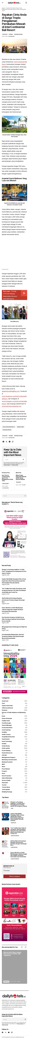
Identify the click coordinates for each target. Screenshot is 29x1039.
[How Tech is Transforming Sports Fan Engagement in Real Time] (8, 480)
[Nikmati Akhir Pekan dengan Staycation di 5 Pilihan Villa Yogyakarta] (14, 967)
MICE (3, 764)
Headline (11, 34)
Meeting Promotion (7, 762)
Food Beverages (6, 723)
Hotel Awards (5, 739)
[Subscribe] (23, 459)
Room (3, 773)
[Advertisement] (14, 253)
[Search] (25, 495)
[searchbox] (13, 496)
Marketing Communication (9, 759)
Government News (7, 727)
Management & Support (8, 757)
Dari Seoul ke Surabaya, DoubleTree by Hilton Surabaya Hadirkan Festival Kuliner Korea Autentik (13, 619)
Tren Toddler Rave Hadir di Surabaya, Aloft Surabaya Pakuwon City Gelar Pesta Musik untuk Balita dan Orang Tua (14, 590)
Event (3, 716)
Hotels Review (6, 746)
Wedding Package (18, 34)
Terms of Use (15, 464)
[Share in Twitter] (6, 441)
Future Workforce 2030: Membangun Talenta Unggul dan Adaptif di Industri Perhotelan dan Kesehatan (12, 609)
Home (3, 8)
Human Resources (7, 753)
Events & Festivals (7, 718)
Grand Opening (6, 730)
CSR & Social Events (7, 708)
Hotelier (4, 743)
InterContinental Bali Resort (9, 426)
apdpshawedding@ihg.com (10, 391)
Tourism (4, 785)
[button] (2, 3)
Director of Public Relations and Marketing (14, 712)
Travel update (6, 789)
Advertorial (4, 34)
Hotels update (5, 483)
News (3, 766)
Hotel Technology (7, 741)
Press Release (6, 769)
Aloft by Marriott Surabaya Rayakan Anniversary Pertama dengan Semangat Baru (13, 600)
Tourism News (6, 787)
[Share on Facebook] (3, 441)
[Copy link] (12, 441)
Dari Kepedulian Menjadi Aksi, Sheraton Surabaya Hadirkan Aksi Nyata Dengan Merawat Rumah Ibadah (13, 636)
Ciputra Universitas (7, 705)
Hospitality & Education (8, 736)
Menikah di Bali (20, 426)
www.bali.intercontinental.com (11, 406)
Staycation (18, 482)
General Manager (7, 725)
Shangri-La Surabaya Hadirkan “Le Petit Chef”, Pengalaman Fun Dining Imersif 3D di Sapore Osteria (14, 571)
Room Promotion (6, 776)
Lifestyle (4, 755)
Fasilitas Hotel (6, 720)
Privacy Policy (7, 464)
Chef (3, 703)
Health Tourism (6, 734)
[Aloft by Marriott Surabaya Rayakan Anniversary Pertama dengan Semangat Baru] (5, 844)
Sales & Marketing (7, 778)
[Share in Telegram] (9, 441)
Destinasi (4, 710)
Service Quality (6, 780)
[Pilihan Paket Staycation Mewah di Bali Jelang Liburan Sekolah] (21, 480)
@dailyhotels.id (8, 866)
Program (4, 771)
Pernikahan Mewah (7, 429)
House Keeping (6, 750)
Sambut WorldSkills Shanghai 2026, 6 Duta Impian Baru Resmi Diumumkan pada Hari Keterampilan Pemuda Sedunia (14, 581)
